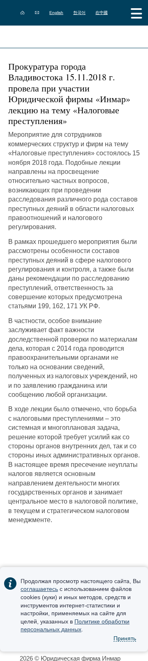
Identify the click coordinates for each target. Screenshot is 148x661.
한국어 (79, 12)
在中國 (101, 12)
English (56, 12)
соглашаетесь (39, 589)
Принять (124, 638)
